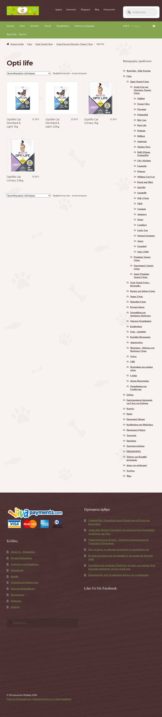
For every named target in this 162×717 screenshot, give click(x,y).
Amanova (141, 214)
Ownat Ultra (143, 104)
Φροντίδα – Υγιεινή (16, 34)
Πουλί (48, 26)
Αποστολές (71, 9)
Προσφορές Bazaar (136, 419)
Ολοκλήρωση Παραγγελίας (24, 582)
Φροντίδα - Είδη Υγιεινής (139, 71)
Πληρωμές (85, 9)
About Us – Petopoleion (23, 552)
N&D (139, 203)
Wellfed (141, 98)
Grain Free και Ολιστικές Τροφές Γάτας (74, 44)
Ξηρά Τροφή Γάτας (44, 44)
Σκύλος (10, 26)
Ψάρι (129, 476)
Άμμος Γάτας (136, 296)
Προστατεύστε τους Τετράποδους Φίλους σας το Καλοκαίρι (118, 575)
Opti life (141, 187)
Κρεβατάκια (63, 26)
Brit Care (141, 120)
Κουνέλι (34, 26)
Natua (140, 219)
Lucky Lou (142, 230)
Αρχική (58, 9)
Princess (141, 171)
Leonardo (141, 166)
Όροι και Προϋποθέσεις (23, 588)
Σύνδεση (15, 607)
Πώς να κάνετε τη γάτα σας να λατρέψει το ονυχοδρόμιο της (118, 549)
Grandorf (141, 246)
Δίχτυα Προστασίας (139, 381)
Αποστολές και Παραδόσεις (25, 564)
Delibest (141, 136)
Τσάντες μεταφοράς (84, 26)
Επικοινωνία (109, 9)
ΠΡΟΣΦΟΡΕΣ (134, 451)
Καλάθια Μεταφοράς (140, 337)
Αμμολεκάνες (136, 342)
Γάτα (22, 26)
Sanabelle (141, 193)
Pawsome (141, 109)
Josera (140, 241)
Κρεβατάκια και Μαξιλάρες (140, 425)
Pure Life (141, 125)
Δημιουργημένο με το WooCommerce (52, 699)
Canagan (141, 209)
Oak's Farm (143, 198)
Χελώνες (131, 471)
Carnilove (142, 225)
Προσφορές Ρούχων (136, 430)
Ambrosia (142, 141)
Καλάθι (14, 576)
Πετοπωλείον (17, 594)
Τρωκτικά (131, 435)
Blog (97, 9)
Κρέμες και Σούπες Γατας (142, 291)
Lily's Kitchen (144, 160)
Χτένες (133, 356)
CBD (132, 361)
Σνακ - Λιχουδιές (138, 332)
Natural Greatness (146, 236)
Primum (141, 131)
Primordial (142, 115)
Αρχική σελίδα (17, 44)
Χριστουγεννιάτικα (135, 446)
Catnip (133, 375)
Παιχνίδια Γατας (138, 302)
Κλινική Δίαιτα (137, 307)
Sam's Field (143, 252)
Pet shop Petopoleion (21, 558)
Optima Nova (143, 147)
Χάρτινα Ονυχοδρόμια (140, 321)
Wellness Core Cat (146, 177)
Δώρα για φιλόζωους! (137, 465)
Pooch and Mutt (145, 182)
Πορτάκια (131, 441)
